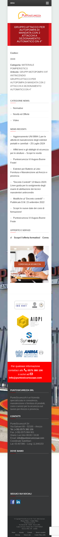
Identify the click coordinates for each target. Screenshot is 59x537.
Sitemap (17, 535)
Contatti (29, 532)
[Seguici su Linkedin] (18, 502)
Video (16, 120)
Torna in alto (27, 535)
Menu (12, 3)
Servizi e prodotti (40, 532)
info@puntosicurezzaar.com (30, 438)
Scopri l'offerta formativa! (25, 237)
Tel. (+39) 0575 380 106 (21, 429)
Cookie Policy (34, 521)
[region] (29, 264)
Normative (18, 108)
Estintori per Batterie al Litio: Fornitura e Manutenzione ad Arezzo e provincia (28, 172)
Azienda (21, 532)
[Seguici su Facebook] (12, 502)
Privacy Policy (25, 521)
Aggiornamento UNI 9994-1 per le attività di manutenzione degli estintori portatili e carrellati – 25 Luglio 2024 (28, 140)
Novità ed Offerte (21, 114)
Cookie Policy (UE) (40, 535)
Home (13, 532)
